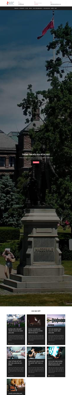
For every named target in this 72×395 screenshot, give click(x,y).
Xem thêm (36, 4)
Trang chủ (16, 8)
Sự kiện (52, 8)
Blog (56, 8)
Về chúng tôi (22, 8)
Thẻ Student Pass (46, 8)
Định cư (30, 8)
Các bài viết (36, 162)
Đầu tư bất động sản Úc (37, 8)
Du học (26, 8)
